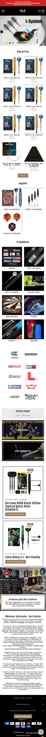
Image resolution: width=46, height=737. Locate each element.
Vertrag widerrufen (23, 716)
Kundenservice (23, 704)
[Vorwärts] (43, 28)
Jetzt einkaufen (15, 561)
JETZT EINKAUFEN (15, 514)
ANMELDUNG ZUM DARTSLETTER (23, 710)
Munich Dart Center (23, 698)
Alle (23, 175)
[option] (23, 3)
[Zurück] (2, 28)
